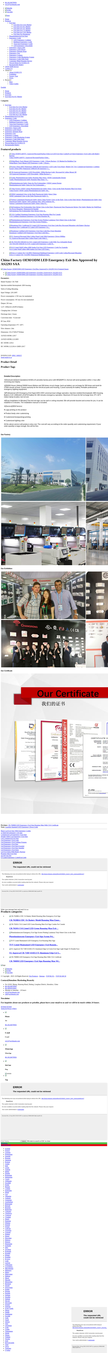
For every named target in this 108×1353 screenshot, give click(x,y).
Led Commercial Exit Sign (10, 838)
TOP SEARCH (61, 976)
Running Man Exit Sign (9, 854)
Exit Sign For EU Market (22, 27)
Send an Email (6, 1145)
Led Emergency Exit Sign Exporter (12, 846)
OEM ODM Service (12, 67)
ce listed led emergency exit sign (11, 833)
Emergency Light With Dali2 (19, 59)
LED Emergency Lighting (22, 40)
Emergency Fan (14, 53)
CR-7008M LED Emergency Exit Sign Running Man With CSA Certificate (33, 825)
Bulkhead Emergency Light (23, 42)
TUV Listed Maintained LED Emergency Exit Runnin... (33, 945)
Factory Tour (13, 76)
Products (8, 21)
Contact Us (9, 68)
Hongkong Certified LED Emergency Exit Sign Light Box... (29, 233)
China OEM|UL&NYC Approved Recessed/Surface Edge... (29, 157)
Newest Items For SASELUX (19, 63)
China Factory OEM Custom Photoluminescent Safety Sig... (29, 190)
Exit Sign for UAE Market (22, 32)
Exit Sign (12, 23)
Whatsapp (4, 1143)
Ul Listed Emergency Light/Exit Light (13, 857)
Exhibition (12, 74)
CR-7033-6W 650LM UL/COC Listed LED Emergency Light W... (31, 244)
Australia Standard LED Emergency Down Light (21, 827)
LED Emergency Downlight (23, 46)
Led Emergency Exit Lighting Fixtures (14, 842)
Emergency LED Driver (17, 49)
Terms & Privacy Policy (9, 1008)
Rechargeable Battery (16, 65)
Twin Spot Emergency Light (23, 44)
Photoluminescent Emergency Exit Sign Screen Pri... (31, 936)
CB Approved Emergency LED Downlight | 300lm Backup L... (30, 174)
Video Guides (13, 84)
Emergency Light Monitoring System (21, 57)
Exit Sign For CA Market (22, 30)
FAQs (11, 78)
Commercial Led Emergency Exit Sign (14, 835)
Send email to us (6, 357)
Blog (11, 82)
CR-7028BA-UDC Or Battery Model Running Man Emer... (34, 920)
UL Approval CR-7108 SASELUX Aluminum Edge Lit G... (35, 953)
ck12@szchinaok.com (12, 1041)
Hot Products (33, 976)
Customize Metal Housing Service (20, 61)
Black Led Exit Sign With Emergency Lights (16, 831)
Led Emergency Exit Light (10, 840)
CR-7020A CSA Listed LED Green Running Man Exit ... (33, 928)
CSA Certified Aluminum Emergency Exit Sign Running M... (29, 216)
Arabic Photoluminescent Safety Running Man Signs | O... (28, 179)
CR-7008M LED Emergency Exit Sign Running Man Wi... (34, 961)
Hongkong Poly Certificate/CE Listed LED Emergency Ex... (29, 227)
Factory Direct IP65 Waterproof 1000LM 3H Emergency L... (29, 168)
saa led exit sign (6, 855)
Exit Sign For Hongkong (22, 34)
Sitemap (42, 976)
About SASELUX (15, 72)
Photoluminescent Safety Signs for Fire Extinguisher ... (27, 185)
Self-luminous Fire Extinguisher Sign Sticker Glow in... (27, 211)
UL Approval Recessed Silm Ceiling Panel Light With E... (28, 238)
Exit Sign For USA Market (22, 25)
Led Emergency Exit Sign (9, 844)
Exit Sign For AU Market (22, 28)
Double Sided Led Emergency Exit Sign (14, 836)
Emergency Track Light (17, 47)
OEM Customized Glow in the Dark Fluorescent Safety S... (29, 196)
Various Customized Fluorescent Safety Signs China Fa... (28, 203)
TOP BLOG (50, 976)
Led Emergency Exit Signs (10, 850)
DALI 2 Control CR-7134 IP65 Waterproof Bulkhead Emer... (29, 255)
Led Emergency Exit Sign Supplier (12, 848)
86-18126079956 (11, 1025)
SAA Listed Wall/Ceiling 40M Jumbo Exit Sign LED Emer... (29, 249)
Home (7, 19)
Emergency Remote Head (17, 51)
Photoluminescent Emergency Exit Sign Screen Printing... (28, 222)
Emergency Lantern (15, 55)
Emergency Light (15, 38)
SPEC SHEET (17, 355)
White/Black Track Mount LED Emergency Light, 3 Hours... (29, 163)
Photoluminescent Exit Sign (18, 36)
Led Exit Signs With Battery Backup (13, 852)
